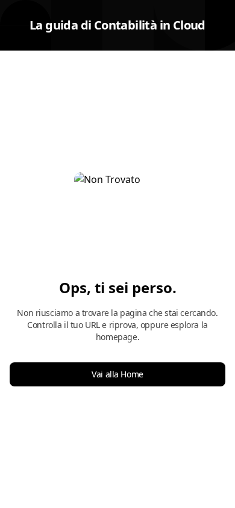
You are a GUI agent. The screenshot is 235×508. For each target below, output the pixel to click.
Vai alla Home (117, 374)
